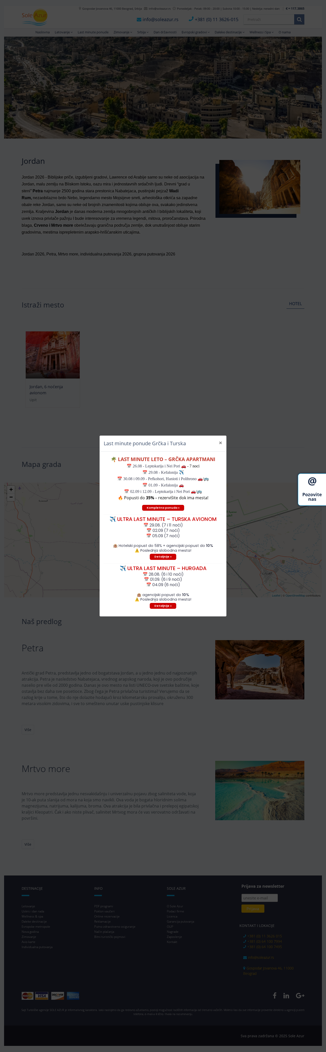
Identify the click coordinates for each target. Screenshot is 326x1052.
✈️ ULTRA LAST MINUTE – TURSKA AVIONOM (163, 519)
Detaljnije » (163, 557)
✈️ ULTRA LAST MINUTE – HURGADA (163, 568)
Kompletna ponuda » (163, 508)
